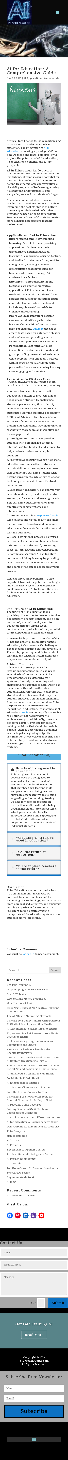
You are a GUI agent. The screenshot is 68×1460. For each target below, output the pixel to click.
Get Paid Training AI (19, 985)
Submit (58, 1303)
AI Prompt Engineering (21, 1159)
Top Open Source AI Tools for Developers (32, 1168)
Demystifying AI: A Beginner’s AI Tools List (33, 1126)
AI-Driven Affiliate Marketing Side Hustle (32, 1028)
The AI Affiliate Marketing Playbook (29, 1016)
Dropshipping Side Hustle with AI (27, 989)
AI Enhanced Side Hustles (23, 1083)
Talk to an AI (14, 1140)
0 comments (51, 78)
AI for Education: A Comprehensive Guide (32, 1122)
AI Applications (32, 78)
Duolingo (38, 328)
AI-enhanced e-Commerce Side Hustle (30, 1073)
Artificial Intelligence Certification (28, 1087)
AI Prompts (14, 1145)
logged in (28, 954)
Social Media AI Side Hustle (23, 1078)
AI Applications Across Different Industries (33, 1117)
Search (55, 970)
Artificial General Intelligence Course (30, 1154)
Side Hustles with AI (19, 1003)
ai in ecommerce (17, 1136)
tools (25, 712)
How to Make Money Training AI (27, 998)
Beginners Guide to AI (20, 1177)
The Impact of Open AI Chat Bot (27, 1149)
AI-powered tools (47, 515)
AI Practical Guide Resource (24, 1104)
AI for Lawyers (16, 1131)
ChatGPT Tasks (16, 994)
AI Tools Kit (14, 1163)
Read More (34, 1335)
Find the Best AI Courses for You (27, 1092)
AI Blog (11, 1182)
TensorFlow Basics (18, 1172)
